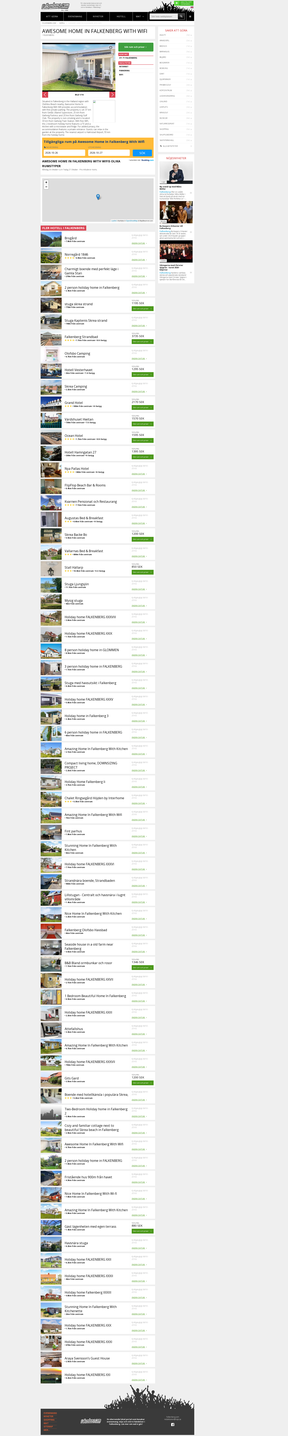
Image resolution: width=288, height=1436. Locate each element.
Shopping (164, 129)
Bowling (164, 68)
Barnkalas (164, 51)
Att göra (52, 16)
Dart (162, 73)
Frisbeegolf (165, 85)
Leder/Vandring (167, 96)
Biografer (164, 62)
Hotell (121, 16)
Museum (163, 118)
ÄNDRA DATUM (138, 243)
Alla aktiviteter (170, 146)
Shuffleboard (166, 134)
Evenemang (75, 16)
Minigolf (164, 112)
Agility (163, 35)
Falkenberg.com (49, 23)
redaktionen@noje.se (172, 1419)
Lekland (163, 101)
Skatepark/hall (167, 140)
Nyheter (98, 16)
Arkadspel (164, 40)
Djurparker (165, 79)
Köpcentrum (166, 90)
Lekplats (164, 107)
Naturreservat (167, 123)
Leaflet (113, 220)
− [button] (46, 187)
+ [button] (46, 182)
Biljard (163, 57)
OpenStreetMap (132, 220)
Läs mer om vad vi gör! (132, 1424)
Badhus (163, 46)
